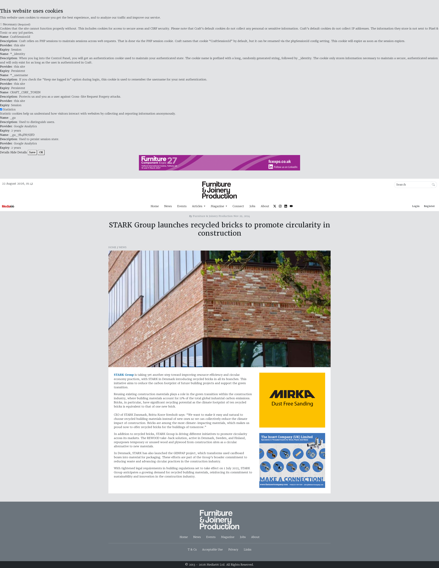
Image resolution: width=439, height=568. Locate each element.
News (168, 206)
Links (247, 549)
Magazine (227, 537)
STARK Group (124, 375)
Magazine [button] (218, 206)
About (265, 206)
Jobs (252, 206)
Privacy (233, 549)
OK (41, 152)
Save (32, 152)
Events (182, 206)
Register (429, 206)
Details (4, 152)
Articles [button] (197, 206)
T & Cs (192, 549)
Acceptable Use (212, 549)
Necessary (16, 24)
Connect (238, 206)
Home (155, 206)
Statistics (9, 109)
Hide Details (18, 152)
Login (415, 206)
